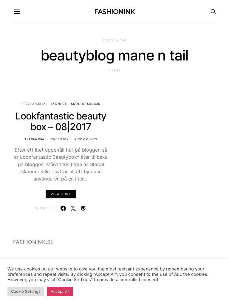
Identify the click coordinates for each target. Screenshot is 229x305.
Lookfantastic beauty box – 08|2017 (60, 121)
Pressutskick (33, 103)
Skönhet (58, 103)
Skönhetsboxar (85, 103)
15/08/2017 (59, 139)
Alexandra (34, 139)
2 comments (86, 139)
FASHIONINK (114, 12)
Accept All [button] (60, 291)
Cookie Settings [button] (26, 291)
